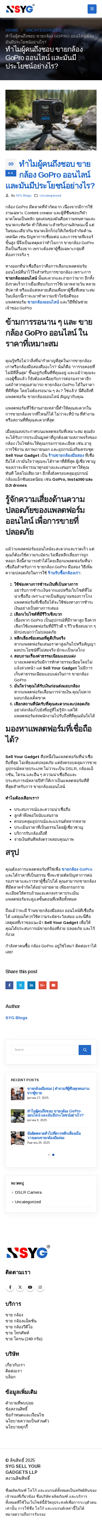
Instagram (40, 1287)
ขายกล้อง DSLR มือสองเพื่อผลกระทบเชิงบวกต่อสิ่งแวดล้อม (59, 1135)
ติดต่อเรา (13, 1371)
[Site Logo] (20, 9)
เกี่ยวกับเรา (15, 1365)
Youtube (30, 1287)
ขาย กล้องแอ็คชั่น (20, 1321)
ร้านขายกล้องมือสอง (66, 455)
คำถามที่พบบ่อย (19, 1403)
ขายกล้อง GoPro (77, 869)
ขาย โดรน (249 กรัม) (23, 1338)
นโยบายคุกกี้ (16, 1427)
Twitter (20, 985)
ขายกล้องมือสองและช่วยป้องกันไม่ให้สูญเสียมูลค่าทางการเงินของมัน (58, 1113)
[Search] (85, 1050)
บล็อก (10, 1377)
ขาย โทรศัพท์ (17, 1332)
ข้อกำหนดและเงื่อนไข (24, 1415)
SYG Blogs (23, 195)
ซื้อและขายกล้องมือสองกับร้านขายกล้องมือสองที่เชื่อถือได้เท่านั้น (58, 1090)
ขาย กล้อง (14, 1315)
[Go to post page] (18, 1093)
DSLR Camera (28, 1192)
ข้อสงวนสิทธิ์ (16, 1409)
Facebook (9, 985)
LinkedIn (31, 985)
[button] (92, 9)
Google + (43, 985)
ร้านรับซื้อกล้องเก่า (64, 572)
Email (53, 985)
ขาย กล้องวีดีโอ (19, 1327)
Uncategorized (50, 195)
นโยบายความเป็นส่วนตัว (27, 1421)
